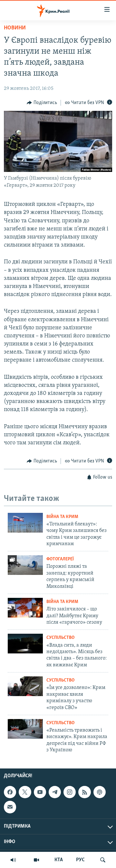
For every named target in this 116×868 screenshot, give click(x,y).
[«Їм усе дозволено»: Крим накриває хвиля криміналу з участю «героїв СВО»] (25, 686)
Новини (15, 28)
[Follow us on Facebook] (10, 792)
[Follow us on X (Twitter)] (25, 792)
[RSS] (84, 792)
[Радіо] (13, 860)
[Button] (42, 103)
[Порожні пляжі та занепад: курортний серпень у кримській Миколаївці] (25, 565)
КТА (58, 860)
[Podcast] (99, 792)
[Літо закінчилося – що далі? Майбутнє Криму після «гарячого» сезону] (25, 608)
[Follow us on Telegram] (55, 792)
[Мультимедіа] (36, 860)
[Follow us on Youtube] (40, 792)
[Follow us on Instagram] (69, 792)
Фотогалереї (60, 559)
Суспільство (60, 637)
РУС (80, 860)
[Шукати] (102, 860)
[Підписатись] (10, 807)
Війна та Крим (62, 516)
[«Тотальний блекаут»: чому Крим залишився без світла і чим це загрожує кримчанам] (25, 523)
